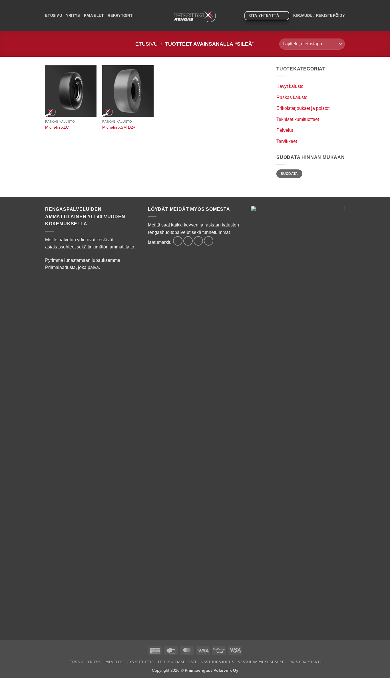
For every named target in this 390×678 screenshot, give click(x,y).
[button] (319, 15)
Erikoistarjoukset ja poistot (302, 108)
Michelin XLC (57, 127)
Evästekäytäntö (305, 662)
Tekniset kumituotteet (297, 119)
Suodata (289, 174)
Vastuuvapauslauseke (261, 662)
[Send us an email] (198, 241)
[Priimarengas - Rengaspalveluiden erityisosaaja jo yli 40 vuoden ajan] (195, 15)
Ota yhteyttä (140, 662)
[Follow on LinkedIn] (208, 241)
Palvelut (94, 15)
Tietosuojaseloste (177, 662)
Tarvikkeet (286, 141)
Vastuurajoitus (217, 662)
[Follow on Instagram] (188, 241)
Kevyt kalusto (289, 86)
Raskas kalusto (291, 97)
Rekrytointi (121, 15)
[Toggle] (341, 86)
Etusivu (53, 15)
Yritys (73, 15)
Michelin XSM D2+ (118, 127)
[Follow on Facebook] (177, 241)
